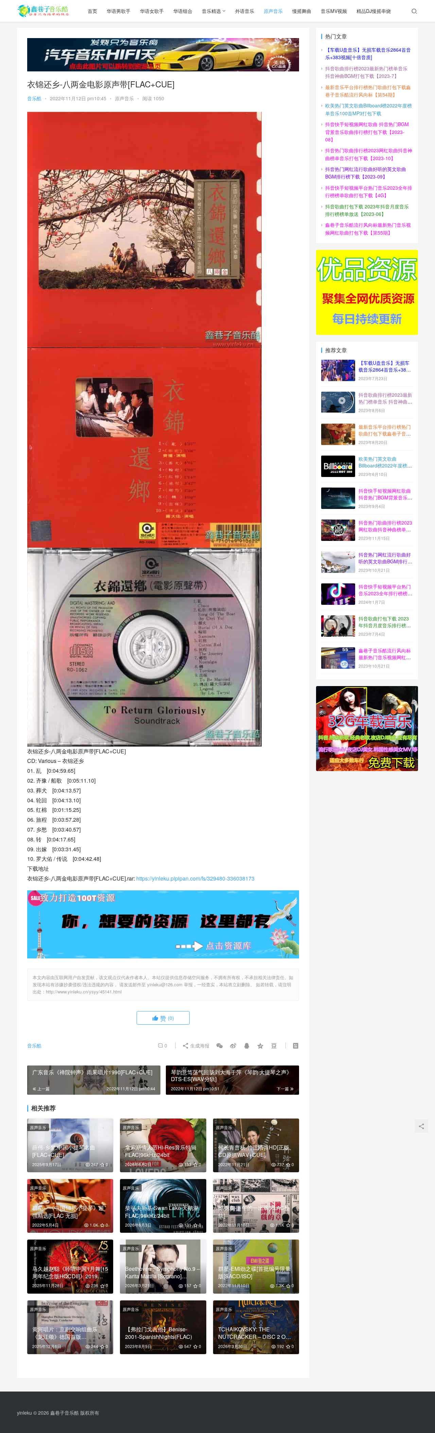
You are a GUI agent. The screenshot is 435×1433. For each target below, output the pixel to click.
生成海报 (199, 1045)
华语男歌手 (118, 10)
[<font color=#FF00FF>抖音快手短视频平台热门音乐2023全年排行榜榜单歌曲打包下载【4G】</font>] (338, 587)
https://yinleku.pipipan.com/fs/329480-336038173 (195, 878)
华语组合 (182, 10)
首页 (92, 10)
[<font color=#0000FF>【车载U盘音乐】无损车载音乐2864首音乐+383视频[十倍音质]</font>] (338, 363)
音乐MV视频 (334, 10)
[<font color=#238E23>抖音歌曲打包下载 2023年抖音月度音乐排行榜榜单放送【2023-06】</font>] (338, 619)
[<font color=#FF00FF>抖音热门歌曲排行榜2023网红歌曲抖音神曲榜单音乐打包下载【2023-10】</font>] (338, 523)
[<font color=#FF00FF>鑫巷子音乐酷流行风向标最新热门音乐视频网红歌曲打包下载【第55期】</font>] (338, 651)
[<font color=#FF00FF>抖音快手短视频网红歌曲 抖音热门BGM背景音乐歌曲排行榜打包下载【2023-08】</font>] (338, 491)
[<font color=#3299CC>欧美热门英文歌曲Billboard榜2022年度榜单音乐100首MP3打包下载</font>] (338, 459)
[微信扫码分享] (219, 1045)
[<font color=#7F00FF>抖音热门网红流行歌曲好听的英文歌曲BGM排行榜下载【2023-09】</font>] (338, 555)
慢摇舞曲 (301, 10)
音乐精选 (211, 10)
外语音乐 (244, 10)
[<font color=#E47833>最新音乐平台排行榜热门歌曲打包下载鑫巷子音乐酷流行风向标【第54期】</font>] (338, 427)
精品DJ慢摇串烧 (373, 10)
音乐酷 (34, 98)
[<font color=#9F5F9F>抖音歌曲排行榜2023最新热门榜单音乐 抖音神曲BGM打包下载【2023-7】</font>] (338, 395)
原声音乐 (273, 10)
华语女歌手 (152, 10)
